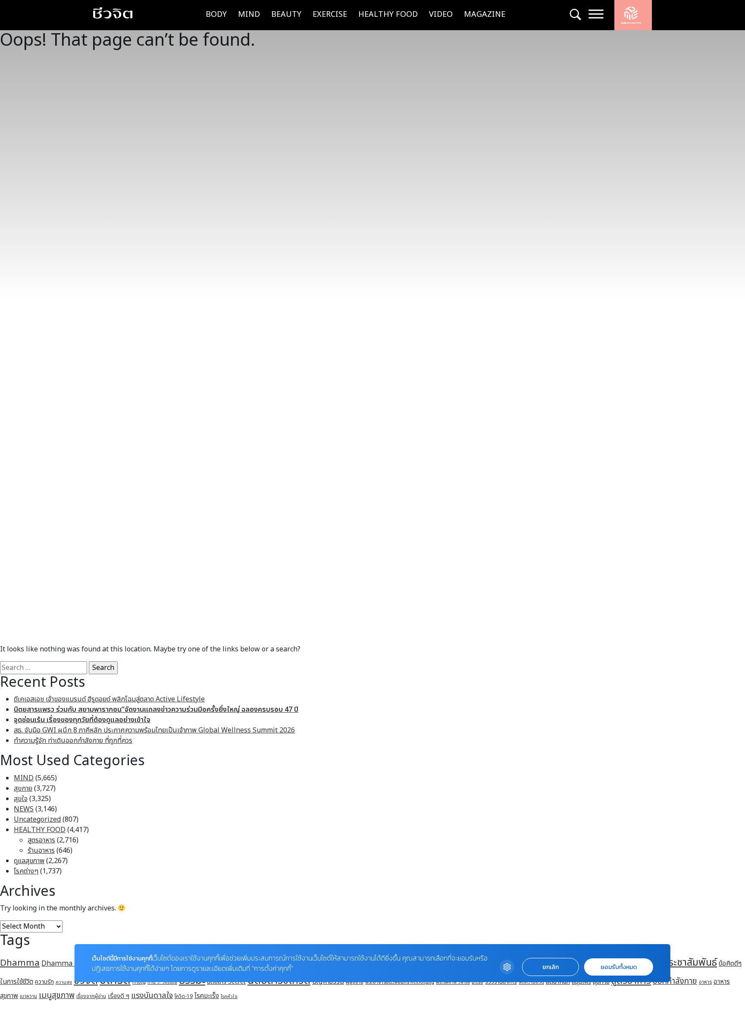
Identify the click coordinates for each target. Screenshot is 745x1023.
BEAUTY (286, 14)
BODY (216, 14)
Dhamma (20, 963)
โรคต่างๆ (26, 871)
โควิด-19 (184, 996)
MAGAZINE (484, 14)
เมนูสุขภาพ (57, 995)
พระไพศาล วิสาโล (453, 982)
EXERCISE (330, 14)
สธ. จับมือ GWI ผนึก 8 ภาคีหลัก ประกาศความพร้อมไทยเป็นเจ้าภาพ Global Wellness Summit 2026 (154, 730)
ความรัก (44, 981)
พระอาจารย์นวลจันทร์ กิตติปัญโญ (399, 982)
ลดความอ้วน (531, 982)
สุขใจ (21, 799)
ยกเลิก (550, 967)
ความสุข (64, 982)
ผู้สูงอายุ (354, 982)
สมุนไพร (581, 982)
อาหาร (705, 982)
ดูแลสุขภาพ (29, 861)
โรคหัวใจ (229, 996)
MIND (249, 14)
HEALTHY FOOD (388, 14)
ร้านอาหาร (41, 850)
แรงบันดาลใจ (152, 995)
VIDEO (441, 14)
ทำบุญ (139, 982)
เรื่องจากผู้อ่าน (91, 996)
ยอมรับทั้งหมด (619, 967)
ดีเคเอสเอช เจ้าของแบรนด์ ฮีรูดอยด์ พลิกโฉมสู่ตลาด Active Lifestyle (109, 699)
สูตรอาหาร (41, 840)
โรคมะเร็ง (206, 996)
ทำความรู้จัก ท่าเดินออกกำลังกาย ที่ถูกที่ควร (73, 740)
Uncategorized (37, 819)
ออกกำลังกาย (675, 981)
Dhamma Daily (66, 963)
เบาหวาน (28, 996)
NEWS (24, 809)
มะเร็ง (477, 982)
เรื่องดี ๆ (118, 996)
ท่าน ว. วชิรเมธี (162, 982)
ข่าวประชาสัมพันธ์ (682, 962)
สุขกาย (23, 788)
